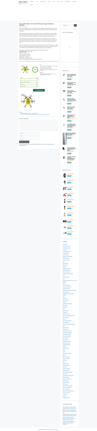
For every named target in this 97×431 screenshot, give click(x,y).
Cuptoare (64, 301)
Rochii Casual (65, 380)
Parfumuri (65, 366)
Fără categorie (66, 317)
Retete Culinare (66, 377)
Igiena (64, 325)
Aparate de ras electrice (67, 256)
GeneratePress (55, 429)
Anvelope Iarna (66, 253)
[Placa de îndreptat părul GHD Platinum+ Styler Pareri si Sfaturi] (64, 149)
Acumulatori (65, 244)
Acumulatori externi (67, 247)
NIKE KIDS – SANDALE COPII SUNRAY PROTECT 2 (69, 423)
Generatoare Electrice (67, 320)
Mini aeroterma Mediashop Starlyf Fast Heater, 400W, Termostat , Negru (69, 418)
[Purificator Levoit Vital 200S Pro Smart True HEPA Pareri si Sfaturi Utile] (64, 125)
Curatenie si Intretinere (67, 303)
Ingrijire (64, 346)
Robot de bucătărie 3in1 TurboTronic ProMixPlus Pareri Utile (70, 411)
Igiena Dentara (66, 327)
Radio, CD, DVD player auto (68, 375)
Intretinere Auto (66, 348)
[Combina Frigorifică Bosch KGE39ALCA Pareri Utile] (65, 144)
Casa (37, 1)
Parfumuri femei (66, 370)
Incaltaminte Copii (66, 342)
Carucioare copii (66, 277)
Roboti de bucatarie (67, 378)
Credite (58, 1)
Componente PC (67, 1)
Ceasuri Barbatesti (66, 285)
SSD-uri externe (66, 389)
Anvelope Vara (66, 254)
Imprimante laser (66, 337)
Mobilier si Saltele (66, 358)
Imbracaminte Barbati (67, 330)
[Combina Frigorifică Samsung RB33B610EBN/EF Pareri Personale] (64, 158)
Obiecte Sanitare (66, 365)
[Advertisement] (48, 14)
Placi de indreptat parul (67, 372)
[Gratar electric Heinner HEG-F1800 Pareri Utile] (64, 91)
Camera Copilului (66, 270)
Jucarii (64, 351)
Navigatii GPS (65, 363)
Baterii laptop (65, 263)
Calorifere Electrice (66, 268)
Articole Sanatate (66, 259)
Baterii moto (65, 265)
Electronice (75, 1)
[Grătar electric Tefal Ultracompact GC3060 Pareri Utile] (64, 83)
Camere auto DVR (66, 271)
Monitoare (65, 360)
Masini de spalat (66, 356)
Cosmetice (32, 1)
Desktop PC (65, 306)
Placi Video (65, 373)
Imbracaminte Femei (67, 336)
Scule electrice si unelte (67, 385)
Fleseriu (64, 417)
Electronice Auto (66, 313)
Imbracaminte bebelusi (67, 332)
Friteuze (64, 318)
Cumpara (69, 79)
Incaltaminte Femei (66, 344)
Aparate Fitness (66, 258)
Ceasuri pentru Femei (67, 286)
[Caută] (75, 25)
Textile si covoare (66, 392)
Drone (21, 112)
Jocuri (64, 349)
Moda (49, 1)
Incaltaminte (65, 339)
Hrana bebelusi (66, 322)
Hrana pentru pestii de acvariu (69, 324)
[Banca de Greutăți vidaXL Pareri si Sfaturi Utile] (64, 108)
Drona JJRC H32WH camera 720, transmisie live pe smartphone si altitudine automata (35, 114)
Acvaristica (65, 249)
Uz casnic (65, 396)
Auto (53, 1)
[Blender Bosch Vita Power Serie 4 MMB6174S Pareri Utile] (64, 116)
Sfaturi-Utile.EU (23, 2)
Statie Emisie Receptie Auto (68, 390)
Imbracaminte (65, 329)
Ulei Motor (65, 394)
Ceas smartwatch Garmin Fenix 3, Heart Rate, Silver (29, 113)
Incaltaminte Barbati (67, 341)
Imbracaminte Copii (66, 334)
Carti (64, 275)
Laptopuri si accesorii (67, 353)
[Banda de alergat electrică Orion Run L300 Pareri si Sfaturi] (64, 100)
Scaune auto (65, 384)
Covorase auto (66, 300)
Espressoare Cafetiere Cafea (68, 315)
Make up (64, 354)
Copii (61, 1)
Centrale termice (66, 288)
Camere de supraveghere (68, 273)
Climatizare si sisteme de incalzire (69, 290)
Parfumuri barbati (66, 368)
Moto (64, 361)
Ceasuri (64, 283)
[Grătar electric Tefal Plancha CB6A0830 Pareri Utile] (64, 75)
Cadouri (31, 4)
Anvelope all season (67, 251)
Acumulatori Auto (66, 246)
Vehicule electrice (66, 397)
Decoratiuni (65, 305)
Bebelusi (64, 266)
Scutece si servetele (67, 387)
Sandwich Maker (66, 382)
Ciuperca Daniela (66, 421)
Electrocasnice (43, 1)
